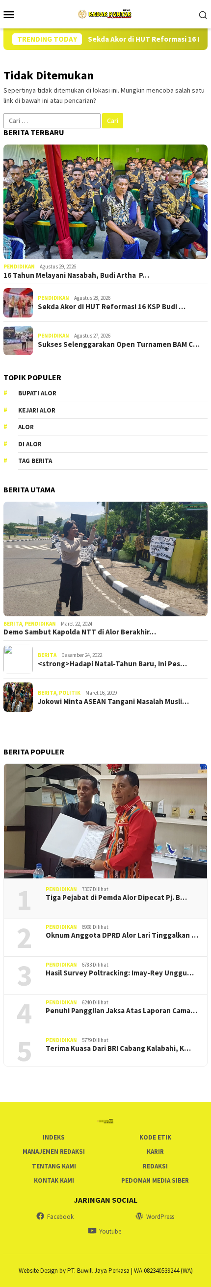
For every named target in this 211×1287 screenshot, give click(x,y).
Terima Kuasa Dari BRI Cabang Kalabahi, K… (118, 1048)
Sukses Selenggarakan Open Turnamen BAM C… (119, 344)
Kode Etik (155, 1137)
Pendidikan (19, 266)
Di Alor (30, 444)
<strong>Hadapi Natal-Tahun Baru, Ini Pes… (112, 663)
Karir (155, 1151)
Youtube (110, 1231)
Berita (12, 623)
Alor (26, 427)
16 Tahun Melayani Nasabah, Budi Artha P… (76, 275)
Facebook (60, 1217)
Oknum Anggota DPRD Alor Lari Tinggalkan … (122, 935)
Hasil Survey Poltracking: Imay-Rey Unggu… (120, 973)
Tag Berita (35, 461)
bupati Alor (37, 393)
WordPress (160, 1217)
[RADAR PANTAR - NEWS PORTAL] (105, 13)
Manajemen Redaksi (54, 1151)
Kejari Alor (36, 410)
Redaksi (155, 1166)
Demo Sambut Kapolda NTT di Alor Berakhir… (79, 632)
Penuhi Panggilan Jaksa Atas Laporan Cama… (121, 1010)
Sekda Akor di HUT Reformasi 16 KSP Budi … (111, 306)
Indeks (54, 1137)
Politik (69, 692)
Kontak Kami (54, 1180)
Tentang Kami (54, 1166)
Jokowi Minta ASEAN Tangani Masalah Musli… (113, 701)
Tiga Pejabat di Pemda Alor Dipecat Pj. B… (116, 897)
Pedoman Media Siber (155, 1180)
